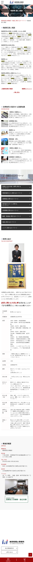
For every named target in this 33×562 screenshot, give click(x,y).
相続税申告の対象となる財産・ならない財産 (13, 31)
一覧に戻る (16, 92)
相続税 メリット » (27, 88)
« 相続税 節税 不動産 (7, 88)
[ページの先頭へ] (30, 555)
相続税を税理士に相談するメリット (11, 73)
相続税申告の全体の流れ (8, 45)
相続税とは (4, 59)
